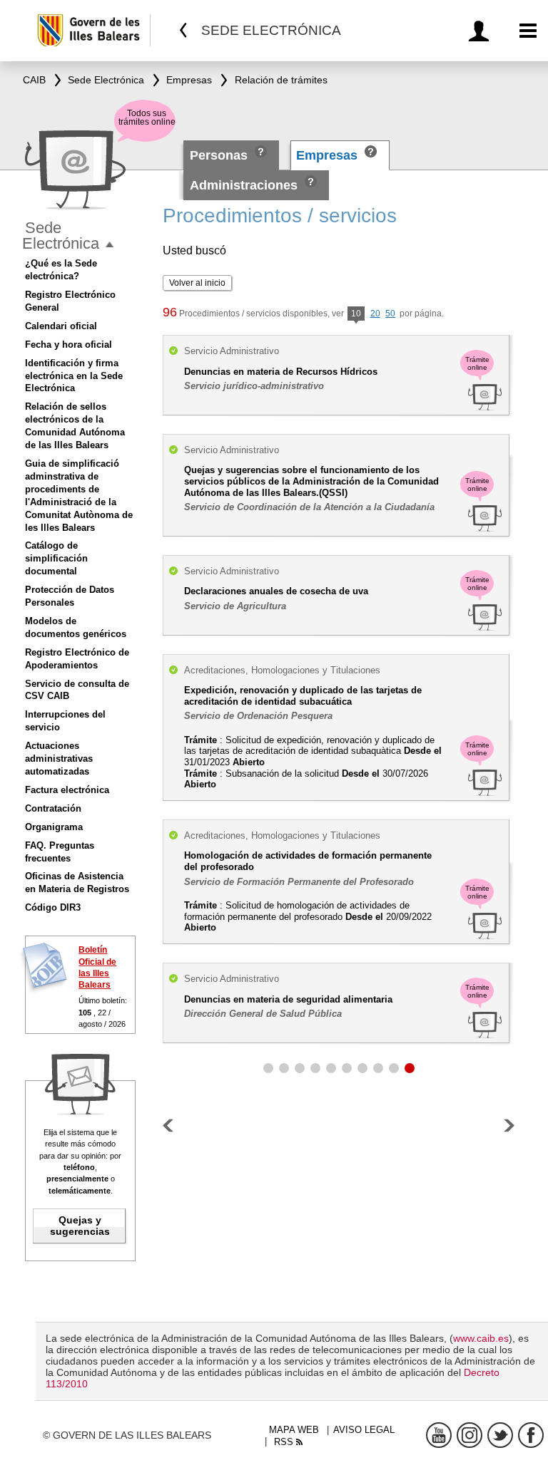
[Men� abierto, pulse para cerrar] (109, 244)
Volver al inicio (197, 283)
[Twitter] (500, 1435)
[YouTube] (439, 1435)
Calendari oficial (61, 326)
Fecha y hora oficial (68, 344)
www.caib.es (481, 1338)
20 (375, 313)
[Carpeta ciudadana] (481, 31)
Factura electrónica (67, 790)
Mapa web (294, 1429)
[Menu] (528, 31)
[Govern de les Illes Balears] (93, 30)
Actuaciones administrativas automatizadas (59, 758)
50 (390, 313)
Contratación (53, 808)
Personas (220, 155)
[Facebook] (531, 1435)
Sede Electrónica (60, 235)
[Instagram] (469, 1435)
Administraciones (244, 185)
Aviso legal (364, 1429)
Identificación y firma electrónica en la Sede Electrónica (74, 376)
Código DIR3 (53, 907)
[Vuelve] (183, 30)
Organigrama (54, 827)
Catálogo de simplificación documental (56, 558)
